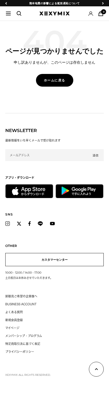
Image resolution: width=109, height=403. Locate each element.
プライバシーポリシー (19, 351)
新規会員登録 (14, 319)
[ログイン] (90, 13)
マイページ (12, 327)
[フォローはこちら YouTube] (52, 223)
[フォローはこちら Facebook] (29, 223)
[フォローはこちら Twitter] (19, 223)
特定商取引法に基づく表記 (22, 343)
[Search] (19, 13)
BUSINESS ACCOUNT (21, 304)
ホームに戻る (54, 80)
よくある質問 (14, 312)
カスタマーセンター (55, 259)
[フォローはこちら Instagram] (7, 223)
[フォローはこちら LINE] (40, 223)
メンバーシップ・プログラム (23, 335)
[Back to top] (96, 370)
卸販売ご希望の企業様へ (21, 296)
